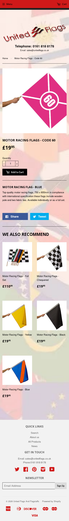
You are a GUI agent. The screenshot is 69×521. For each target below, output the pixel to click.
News (34, 446)
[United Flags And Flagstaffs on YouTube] (52, 470)
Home (5, 58)
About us (34, 437)
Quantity (6, 158)
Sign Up (61, 485)
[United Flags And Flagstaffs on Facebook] (25, 470)
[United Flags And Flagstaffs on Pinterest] (34, 470)
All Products (34, 441)
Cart (64, 4)
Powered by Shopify (51, 501)
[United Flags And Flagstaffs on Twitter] (17, 470)
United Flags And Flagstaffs (26, 501)
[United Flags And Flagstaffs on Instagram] (43, 470)
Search (34, 432)
